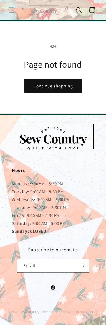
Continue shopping (53, 86)
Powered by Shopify (55, 311)
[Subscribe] (82, 266)
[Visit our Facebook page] (66, 9)
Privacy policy (87, 312)
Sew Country (30, 311)
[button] (11, 10)
